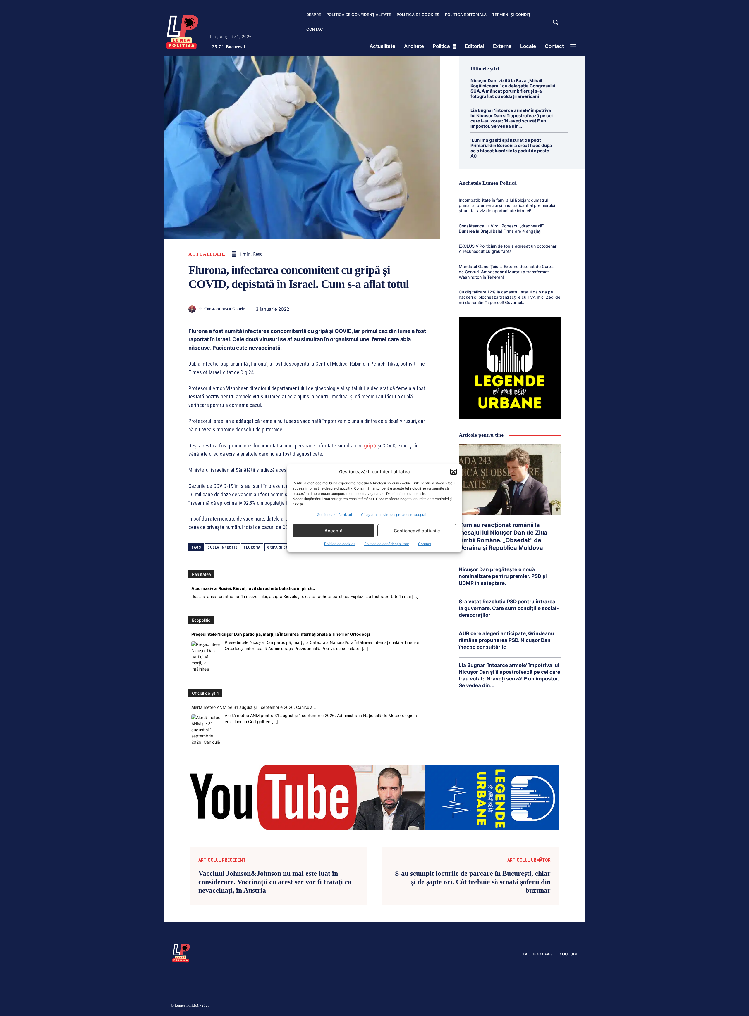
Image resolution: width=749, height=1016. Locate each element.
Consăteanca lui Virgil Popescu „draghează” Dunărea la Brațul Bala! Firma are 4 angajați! (501, 228)
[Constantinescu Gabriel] (193, 309)
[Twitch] (534, 1006)
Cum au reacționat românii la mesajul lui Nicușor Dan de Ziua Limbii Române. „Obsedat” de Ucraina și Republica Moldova (503, 536)
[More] (422, 309)
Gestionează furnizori (334, 514)
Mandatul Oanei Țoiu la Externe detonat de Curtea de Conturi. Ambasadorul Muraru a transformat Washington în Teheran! (507, 271)
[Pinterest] (328, 309)
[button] (453, 472)
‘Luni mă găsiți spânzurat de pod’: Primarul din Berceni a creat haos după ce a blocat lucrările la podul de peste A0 (511, 148)
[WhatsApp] (341, 309)
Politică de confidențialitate (386, 544)
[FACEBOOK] (576, 18)
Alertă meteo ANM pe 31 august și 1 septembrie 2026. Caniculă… (253, 707)
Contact (424, 544)
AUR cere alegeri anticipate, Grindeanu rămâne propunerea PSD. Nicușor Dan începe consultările (506, 640)
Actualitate (206, 254)
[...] (415, 596)
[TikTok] (520, 1006)
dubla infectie (222, 547)
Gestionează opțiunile (417, 530)
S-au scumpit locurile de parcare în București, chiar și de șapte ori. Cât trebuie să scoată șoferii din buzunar (473, 882)
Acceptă (333, 530)
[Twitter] (314, 309)
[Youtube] (575, 1006)
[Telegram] (395, 309)
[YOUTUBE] (576, 25)
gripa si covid (281, 547)
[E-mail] (381, 309)
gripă (370, 446)
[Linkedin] (354, 309)
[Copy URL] (408, 309)
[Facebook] (301, 309)
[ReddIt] (368, 309)
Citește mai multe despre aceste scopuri (393, 514)
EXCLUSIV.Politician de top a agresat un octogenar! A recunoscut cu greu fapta (508, 248)
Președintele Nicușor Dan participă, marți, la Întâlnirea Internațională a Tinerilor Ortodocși (280, 634)
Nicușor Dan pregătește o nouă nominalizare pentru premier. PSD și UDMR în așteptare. (503, 576)
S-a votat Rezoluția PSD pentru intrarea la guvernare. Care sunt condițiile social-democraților (509, 608)
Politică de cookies (339, 544)
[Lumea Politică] (182, 31)
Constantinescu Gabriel (225, 309)
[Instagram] (506, 1006)
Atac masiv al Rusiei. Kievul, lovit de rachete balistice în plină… (253, 588)
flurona (252, 547)
